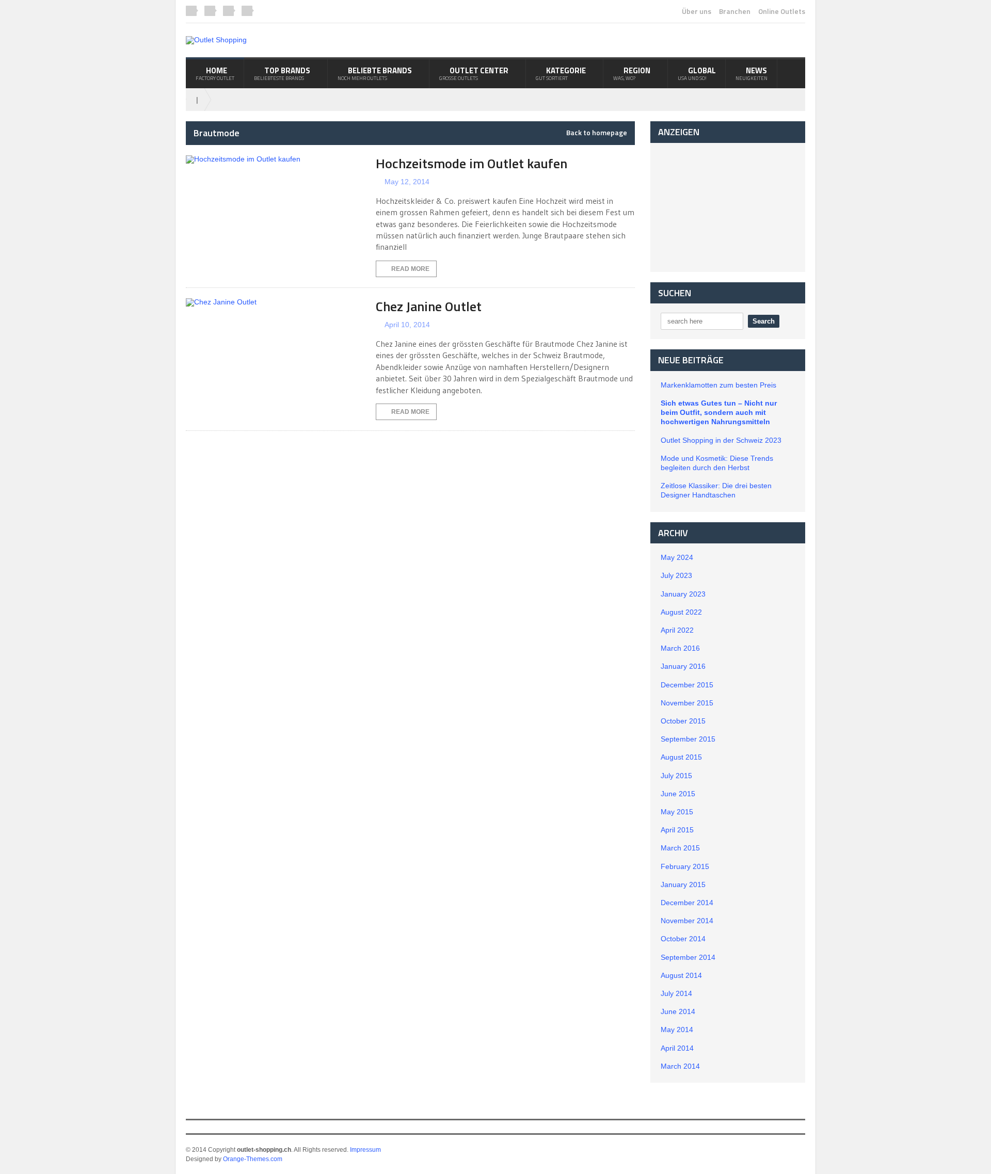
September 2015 (688, 739)
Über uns (696, 11)
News (752, 73)
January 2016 (683, 666)
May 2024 (677, 557)
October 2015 (683, 721)
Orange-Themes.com (252, 1159)
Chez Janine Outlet (429, 306)
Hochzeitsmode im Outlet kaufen (471, 163)
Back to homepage (596, 132)
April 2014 (677, 1048)
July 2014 (676, 993)
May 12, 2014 (407, 182)
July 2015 (676, 775)
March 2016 (680, 648)
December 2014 (687, 902)
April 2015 (677, 830)
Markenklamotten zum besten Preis (718, 385)
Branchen (734, 11)
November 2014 (687, 920)
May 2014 (677, 1029)
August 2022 (681, 612)
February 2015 (685, 866)
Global (697, 73)
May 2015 (677, 812)
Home (215, 73)
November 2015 (687, 703)
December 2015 (687, 685)
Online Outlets (781, 11)
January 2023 (683, 594)
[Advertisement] (727, 207)
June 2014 (678, 1011)
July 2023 (676, 575)
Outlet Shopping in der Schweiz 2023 (721, 440)
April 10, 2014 (407, 324)
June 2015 (678, 794)
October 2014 (683, 939)
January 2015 (683, 884)
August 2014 (681, 975)
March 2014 (680, 1066)
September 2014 (688, 957)
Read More (410, 268)
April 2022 (677, 630)
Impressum (365, 1149)
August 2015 (681, 757)
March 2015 (680, 848)
